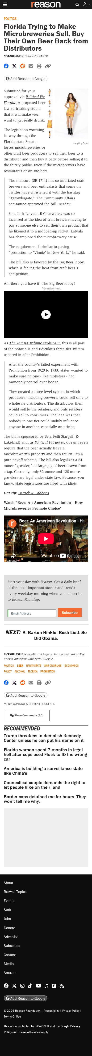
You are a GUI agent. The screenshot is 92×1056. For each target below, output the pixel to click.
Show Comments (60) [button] (28, 715)
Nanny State (33, 665)
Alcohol (20, 671)
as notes (47, 442)
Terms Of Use (12, 1016)
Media (9, 963)
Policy (8, 671)
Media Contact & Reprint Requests (29, 704)
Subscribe (70, 612)
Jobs (7, 918)
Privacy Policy (70, 1011)
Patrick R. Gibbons (33, 493)
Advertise (11, 936)
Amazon (10, 972)
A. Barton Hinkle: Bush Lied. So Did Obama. (46, 635)
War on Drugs (53, 665)
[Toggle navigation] (5, 4)
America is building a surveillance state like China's (43, 770)
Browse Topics (15, 891)
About (8, 882)
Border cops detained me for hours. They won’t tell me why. (45, 799)
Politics (10, 18)
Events (9, 900)
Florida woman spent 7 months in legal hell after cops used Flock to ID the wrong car (45, 754)
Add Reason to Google (27, 78)
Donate (9, 927)
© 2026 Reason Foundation (22, 1011)
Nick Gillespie (13, 56)
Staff (7, 909)
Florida (33, 671)
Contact (10, 954)
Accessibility (51, 1011)
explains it (34, 343)
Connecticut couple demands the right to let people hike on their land (44, 784)
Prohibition (47, 671)
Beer (20, 665)
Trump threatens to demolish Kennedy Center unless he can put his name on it (44, 738)
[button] (86, 4)
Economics (72, 665)
